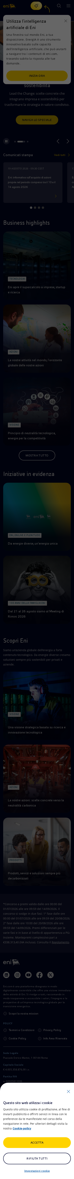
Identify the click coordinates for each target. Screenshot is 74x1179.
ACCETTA (37, 1142)
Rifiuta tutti (36, 1158)
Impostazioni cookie (37, 1170)
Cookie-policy (22, 1128)
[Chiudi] (68, 1091)
